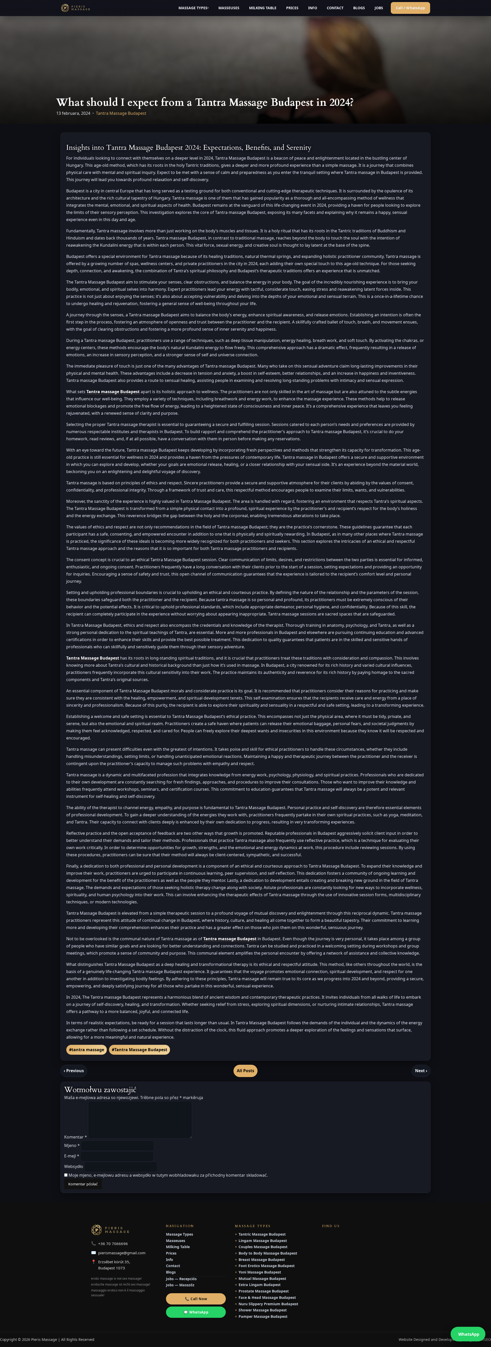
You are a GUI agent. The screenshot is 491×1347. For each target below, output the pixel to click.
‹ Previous (74, 1070)
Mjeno (72, 1145)
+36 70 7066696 (113, 1243)
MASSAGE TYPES (192, 7)
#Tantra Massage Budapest (139, 1049)
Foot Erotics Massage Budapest (265, 1265)
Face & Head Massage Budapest (265, 1297)
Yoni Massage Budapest (258, 1272)
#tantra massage (86, 1049)
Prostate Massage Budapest (262, 1291)
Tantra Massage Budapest (121, 113)
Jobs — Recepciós (181, 1278)
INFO (312, 7)
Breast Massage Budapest (260, 1259)
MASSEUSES (228, 7)
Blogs (171, 1272)
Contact (173, 1265)
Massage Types (179, 1234)
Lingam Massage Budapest (261, 1240)
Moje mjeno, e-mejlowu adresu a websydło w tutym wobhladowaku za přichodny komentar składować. (168, 1175)
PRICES (292, 7)
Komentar (75, 1137)
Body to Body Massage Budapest (266, 1253)
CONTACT (335, 7)
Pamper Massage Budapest (261, 1316)
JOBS (379, 7)
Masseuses (175, 1240)
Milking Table (178, 1246)
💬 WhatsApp (196, 1312)
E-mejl (71, 1156)
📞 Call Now (196, 1298)
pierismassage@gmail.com (122, 1252)
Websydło (73, 1166)
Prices (171, 1253)
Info (169, 1259)
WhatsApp (468, 1334)
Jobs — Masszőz (180, 1284)
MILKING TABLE (262, 7)
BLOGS (359, 7)
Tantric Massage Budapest (260, 1234)
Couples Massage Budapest (261, 1246)
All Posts (245, 1070)
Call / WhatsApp (410, 7)
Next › (421, 1070)
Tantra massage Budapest (113, 391)
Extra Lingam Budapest (258, 1284)
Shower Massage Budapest (261, 1310)
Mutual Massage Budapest (260, 1278)
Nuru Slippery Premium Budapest (266, 1303)
